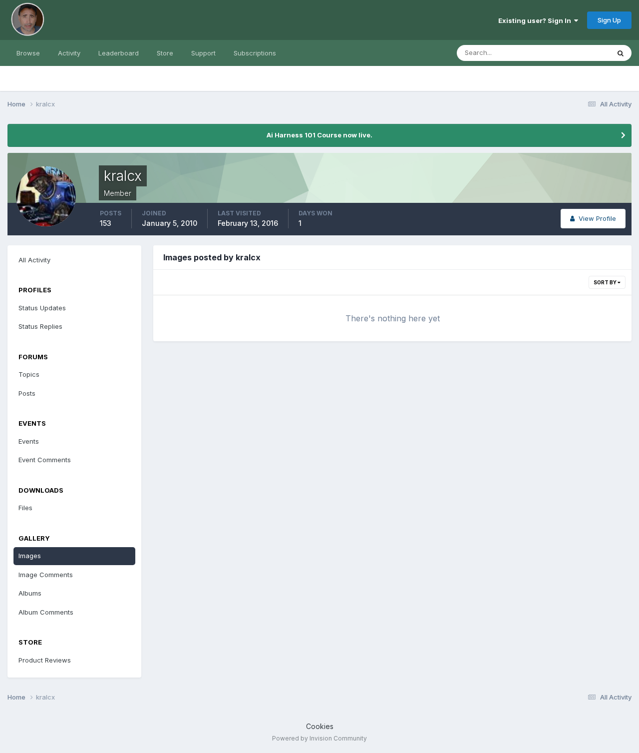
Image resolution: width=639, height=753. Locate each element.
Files (25, 508)
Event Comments (44, 460)
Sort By (606, 282)
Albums (29, 593)
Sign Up (609, 20)
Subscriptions (255, 53)
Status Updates (573, 52)
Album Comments (45, 612)
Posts (26, 393)
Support (203, 53)
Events (28, 441)
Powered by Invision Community (319, 738)
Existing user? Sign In (536, 20)
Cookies (319, 726)
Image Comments (45, 575)
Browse (28, 53)
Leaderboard (118, 53)
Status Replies (40, 326)
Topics (28, 374)
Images (29, 556)
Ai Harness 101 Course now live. (319, 135)
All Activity (34, 260)
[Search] (621, 53)
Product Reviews (44, 660)
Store (165, 53)
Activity (69, 53)
